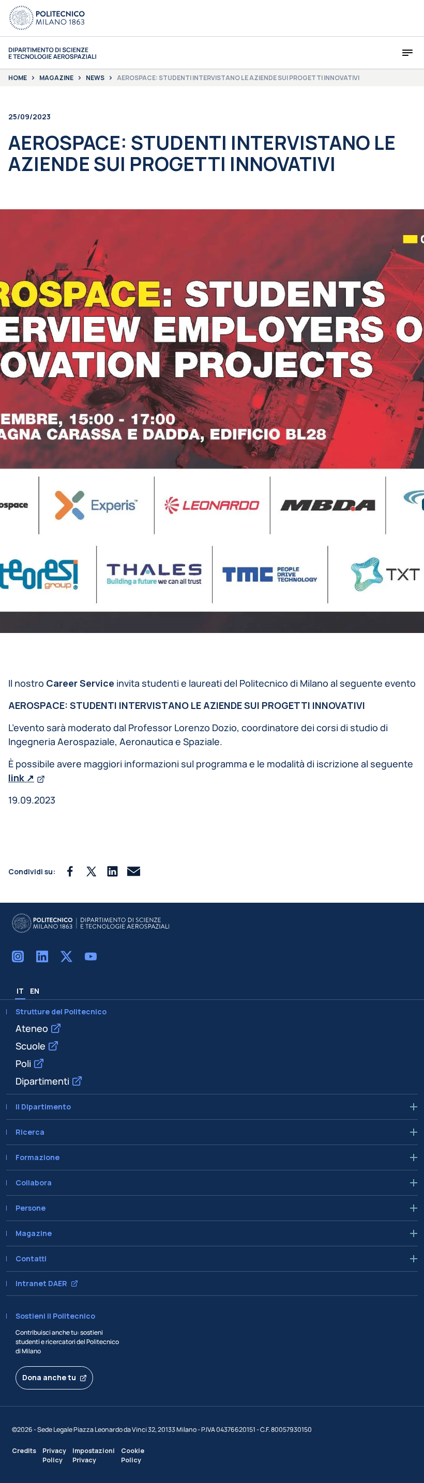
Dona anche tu (49, 1377)
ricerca (30, 1132)
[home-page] (52, 53)
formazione (37, 1157)
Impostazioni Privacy (93, 1455)
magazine (34, 1233)
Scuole (31, 1046)
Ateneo (32, 1028)
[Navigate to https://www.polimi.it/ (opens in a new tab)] (47, 18)
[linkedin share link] (112, 871)
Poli (23, 1063)
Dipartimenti (42, 1081)
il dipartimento (43, 1107)
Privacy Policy (54, 1455)
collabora (34, 1183)
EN (34, 991)
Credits (24, 1450)
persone (31, 1208)
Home (17, 78)
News (95, 78)
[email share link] (133, 871)
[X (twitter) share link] (91, 871)
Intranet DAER (41, 1283)
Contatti (31, 1259)
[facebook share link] (70, 871)
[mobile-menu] (407, 52)
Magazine (56, 78)
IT (20, 991)
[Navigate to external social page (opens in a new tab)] (18, 956)
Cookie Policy (132, 1455)
